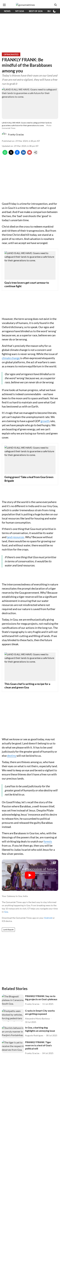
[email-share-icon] (29, 153)
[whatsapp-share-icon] (4, 153)
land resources (15, 537)
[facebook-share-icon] (17, 153)
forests (48, 841)
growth (45, 421)
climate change (11, 358)
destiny (11, 755)
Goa (6, 911)
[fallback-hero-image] (13, 1001)
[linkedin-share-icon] (23, 153)
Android (48, 918)
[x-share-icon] (11, 153)
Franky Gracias (16, 134)
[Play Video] (30, 875)
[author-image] (4, 134)
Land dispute (8, 929)
